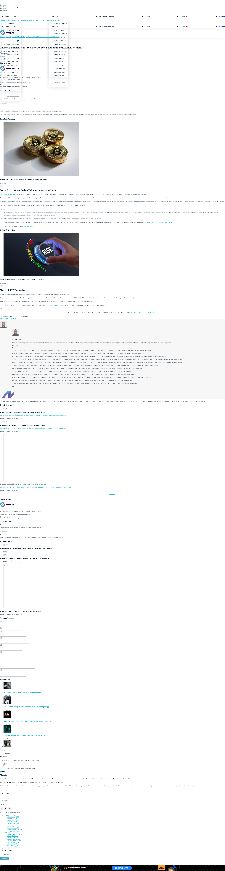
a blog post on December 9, (9, 194)
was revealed (13, 298)
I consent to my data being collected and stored (22, 768)
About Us (6, 793)
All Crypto (147, 16)
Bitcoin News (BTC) (12, 23)
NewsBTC (8, 812)
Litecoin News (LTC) (13, 828)
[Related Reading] (1, 186)
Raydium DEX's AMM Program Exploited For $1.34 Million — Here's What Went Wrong (30, 20)
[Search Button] (17, 7)
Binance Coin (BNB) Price (60, 23)
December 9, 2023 (29, 226)
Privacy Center (8, 800)
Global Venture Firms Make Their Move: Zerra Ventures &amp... (27, 721)
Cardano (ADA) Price (13, 837)
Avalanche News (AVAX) (13, 89)
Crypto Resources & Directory (106, 16)
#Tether (148, 222)
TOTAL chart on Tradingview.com (147, 312)
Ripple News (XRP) (12, 820)
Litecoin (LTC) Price (59, 75)
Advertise (4, 858)
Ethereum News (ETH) (13, 818)
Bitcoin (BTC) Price (59, 40)
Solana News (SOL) (12, 75)
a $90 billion (54, 305)
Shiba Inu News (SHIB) (13, 54)
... (4, 750)
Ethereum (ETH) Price (59, 68)
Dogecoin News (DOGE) (14, 825)
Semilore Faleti (3, 53)
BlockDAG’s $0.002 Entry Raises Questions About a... (23, 692)
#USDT (152, 222)
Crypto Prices (54, 16)
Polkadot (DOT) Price (59, 82)
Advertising (7, 795)
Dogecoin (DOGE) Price (60, 61)
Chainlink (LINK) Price (60, 54)
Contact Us (7, 798)
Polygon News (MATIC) (13, 96)
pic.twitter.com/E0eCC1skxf (164, 222)
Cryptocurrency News (10, 16)
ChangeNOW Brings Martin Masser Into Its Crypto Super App (26, 707)
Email (5, 763)
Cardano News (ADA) (12, 61)
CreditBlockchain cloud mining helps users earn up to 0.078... (26, 735)
